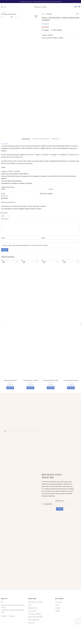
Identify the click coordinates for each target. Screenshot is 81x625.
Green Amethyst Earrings (71, 380)
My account (58, 602)
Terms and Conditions (34, 614)
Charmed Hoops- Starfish (30, 380)
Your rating (4, 212)
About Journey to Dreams (35, 602)
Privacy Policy (32, 611)
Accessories (48, 38)
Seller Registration (33, 620)
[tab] (26, 138)
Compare (58, 608)
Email (43, 238)
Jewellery (49, 14)
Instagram (12, 616)
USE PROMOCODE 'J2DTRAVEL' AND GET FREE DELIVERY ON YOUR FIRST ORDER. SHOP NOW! (40, 1)
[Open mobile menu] (2, 7)
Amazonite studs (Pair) (10, 380)
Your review (5, 219)
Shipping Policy (32, 608)
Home (43, 14)
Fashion (55, 38)
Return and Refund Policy (35, 617)
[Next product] (79, 14)
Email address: (59, 501)
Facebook (4, 616)
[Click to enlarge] (4, 12)
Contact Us (31, 623)
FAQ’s (29, 605)
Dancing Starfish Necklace (50, 380)
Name (3, 238)
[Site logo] (40, 7)
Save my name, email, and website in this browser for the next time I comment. (25, 245)
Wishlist (57, 611)
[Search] (5, 7)
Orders (57, 605)
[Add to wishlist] (17, 261)
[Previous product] (76, 14)
